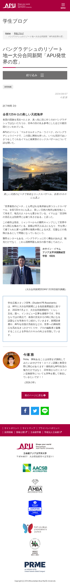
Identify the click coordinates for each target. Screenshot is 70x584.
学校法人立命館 (52, 432)
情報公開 (20, 432)
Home (8, 33)
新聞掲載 (8, 87)
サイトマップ (28, 428)
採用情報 (8, 432)
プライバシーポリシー (49, 428)
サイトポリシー (11, 428)
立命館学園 (35, 432)
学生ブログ (19, 33)
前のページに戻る (34, 395)
